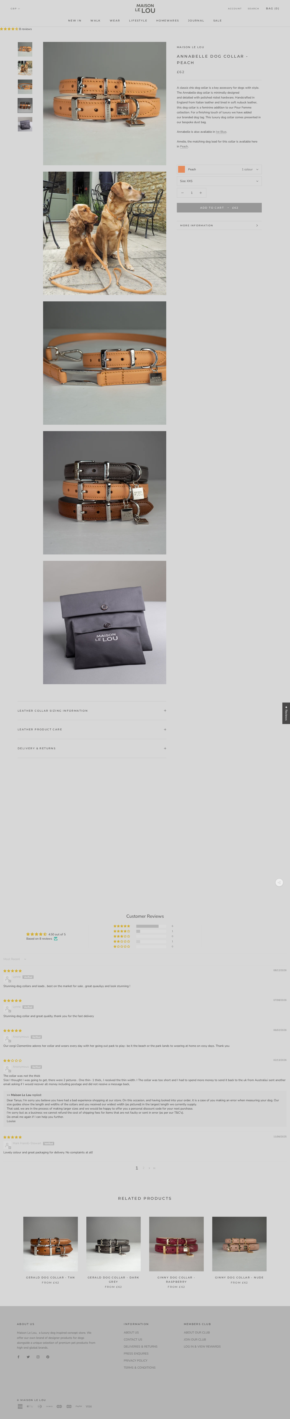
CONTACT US (133, 1340)
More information (196, 225)
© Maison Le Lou (31, 1400)
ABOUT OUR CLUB (197, 1333)
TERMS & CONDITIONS (140, 1368)
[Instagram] (38, 1356)
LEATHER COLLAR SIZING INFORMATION (53, 710)
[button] (9, 29)
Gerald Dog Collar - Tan (50, 1277)
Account (235, 8)
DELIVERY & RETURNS (37, 748)
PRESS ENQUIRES (136, 1354)
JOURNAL (196, 20)
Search (253, 8)
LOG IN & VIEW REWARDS (202, 1347)
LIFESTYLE (138, 20)
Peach (184, 146)
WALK (95, 20)
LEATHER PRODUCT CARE (40, 729)
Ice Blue (221, 132)
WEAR (115, 20)
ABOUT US (131, 1333)
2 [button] (143, 1168)
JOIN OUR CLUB (195, 1340)
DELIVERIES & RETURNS (141, 1347)
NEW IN (75, 20)
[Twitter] (28, 1356)
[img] (12, 971)
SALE (217, 20)
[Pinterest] (47, 1356)
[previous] (13, 1248)
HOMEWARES (167, 20)
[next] (277, 1248)
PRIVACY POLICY (135, 1361)
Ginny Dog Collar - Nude (239, 1277)
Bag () (272, 8)
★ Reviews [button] (286, 713)
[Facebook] (18, 1356)
